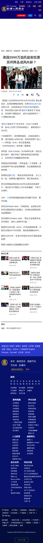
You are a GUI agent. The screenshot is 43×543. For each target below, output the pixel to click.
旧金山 (9, 349)
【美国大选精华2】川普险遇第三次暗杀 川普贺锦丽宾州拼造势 (15, 292)
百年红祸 (27, 485)
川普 (13, 175)
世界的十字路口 (33, 425)
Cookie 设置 (21, 540)
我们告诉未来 (28, 465)
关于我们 (15, 510)
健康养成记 (31, 448)
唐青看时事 (32, 422)
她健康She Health (33, 442)
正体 (35, 2)
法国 (3, 349)
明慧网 (28, 523)
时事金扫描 (32, 408)
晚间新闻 (25, 51)
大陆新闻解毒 (32, 430)
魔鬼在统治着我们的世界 (32, 476)
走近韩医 (30, 453)
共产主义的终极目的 (31, 474)
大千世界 (14, 482)
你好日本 (14, 468)
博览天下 (22, 390)
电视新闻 (17, 51)
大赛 (21, 2)
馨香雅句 (15, 448)
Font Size (32, 94)
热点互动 (31, 406)
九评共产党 (28, 479)
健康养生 (31, 436)
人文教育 (16, 436)
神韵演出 (13, 393)
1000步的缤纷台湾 (16, 489)
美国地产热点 (17, 459)
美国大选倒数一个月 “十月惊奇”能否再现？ (35, 307)
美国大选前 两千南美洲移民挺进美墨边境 (15, 260)
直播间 (22, 365)
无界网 (4, 525)
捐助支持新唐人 (17, 369)
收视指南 (23, 510)
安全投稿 (14, 513)
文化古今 (15, 456)
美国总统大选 (35, 104)
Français (5, 352)
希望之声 (5, 523)
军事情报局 (32, 419)
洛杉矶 (24, 346)
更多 (21, 525)
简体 (39, 2)
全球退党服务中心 (17, 523)
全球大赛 (22, 393)
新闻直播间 (22, 15)
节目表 (13, 365)
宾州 (26, 110)
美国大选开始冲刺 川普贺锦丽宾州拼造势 (35, 290)
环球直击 (16, 406)
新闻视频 (17, 400)
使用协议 (5, 513)
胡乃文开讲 (31, 445)
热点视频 (22, 388)
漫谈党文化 (28, 496)
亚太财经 (16, 430)
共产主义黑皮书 (29, 490)
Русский (13, 352)
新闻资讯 (21, 361)
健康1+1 (30, 440)
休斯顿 (37, 346)
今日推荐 (13, 390)
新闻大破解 (32, 417)
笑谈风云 (15, 442)
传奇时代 (27, 468)
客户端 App (6, 515)
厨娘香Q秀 (14, 485)
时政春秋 (31, 411)
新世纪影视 (13, 525)
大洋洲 (31, 346)
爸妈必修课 (16, 453)
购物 (27, 369)
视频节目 (9, 51)
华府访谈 (16, 419)
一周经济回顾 (17, 422)
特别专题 (28, 462)
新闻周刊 (16, 417)
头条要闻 (13, 388)
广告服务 (23, 513)
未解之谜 (15, 440)
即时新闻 (30, 388)
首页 (2, 51)
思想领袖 (31, 414)
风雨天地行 (28, 487)
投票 (15, 154)
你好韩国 (14, 471)
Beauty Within (15, 479)
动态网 (35, 523)
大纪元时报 (26, 520)
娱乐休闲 (15, 462)
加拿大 (18, 346)
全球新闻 (16, 403)
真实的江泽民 (28, 482)
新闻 (31, 51)
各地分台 (29, 2)
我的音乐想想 (15, 493)
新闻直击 (16, 414)
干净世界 (35, 520)
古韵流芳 (15, 445)
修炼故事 (27, 498)
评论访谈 (32, 400)
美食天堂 (14, 474)
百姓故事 (27, 493)
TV (30, 15)
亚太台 (15, 349)
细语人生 (31, 433)
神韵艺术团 (15, 520)
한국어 (27, 352)
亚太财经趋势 (17, 428)
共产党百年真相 (29, 471)
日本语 (20, 352)
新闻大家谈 (32, 403)
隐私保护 (32, 510)
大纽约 (11, 346)
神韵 (16, 2)
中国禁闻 (16, 408)
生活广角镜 (15, 465)
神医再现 (30, 451)
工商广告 (27, 501)
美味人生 (14, 476)
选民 (31, 107)
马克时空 (31, 428)
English (32, 349)
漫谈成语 (15, 451)
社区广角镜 (16, 425)
